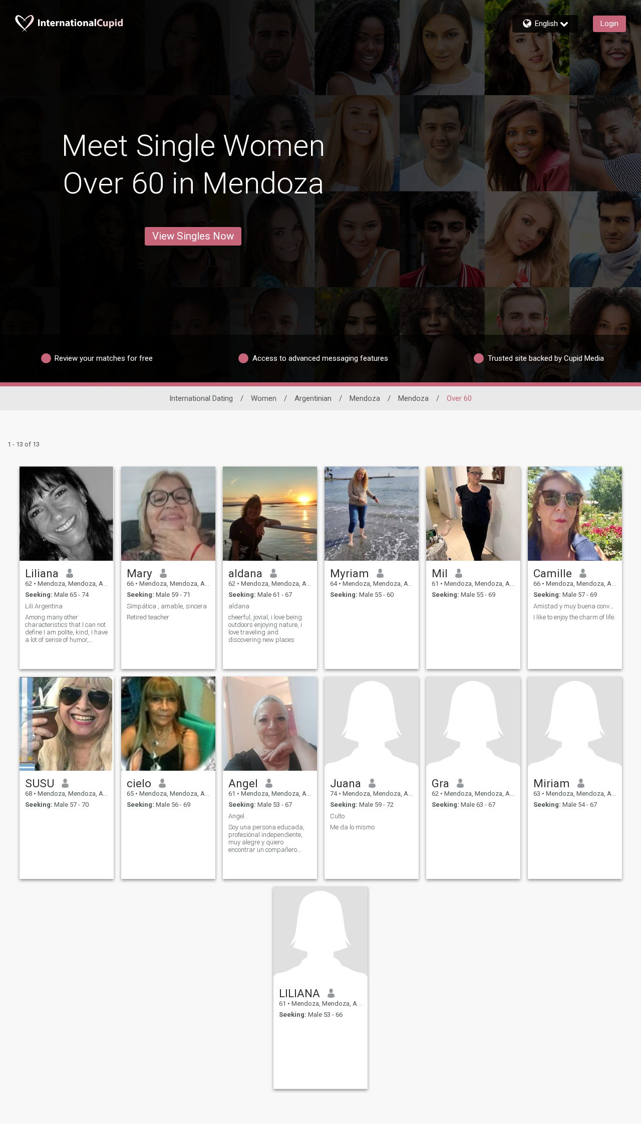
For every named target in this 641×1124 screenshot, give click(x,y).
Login (609, 23)
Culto (337, 816)
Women (263, 398)
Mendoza (365, 398)
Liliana (42, 573)
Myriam (349, 573)
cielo (139, 783)
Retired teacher (148, 617)
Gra (440, 783)
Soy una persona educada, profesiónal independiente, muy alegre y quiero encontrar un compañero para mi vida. (266, 838)
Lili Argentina (44, 606)
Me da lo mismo (352, 827)
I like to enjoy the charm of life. (574, 617)
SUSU (39, 783)
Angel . (237, 816)
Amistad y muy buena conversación (574, 606)
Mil (440, 573)
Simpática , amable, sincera (167, 606)
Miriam (551, 783)
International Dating (201, 398)
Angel (243, 783)
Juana (345, 783)
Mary (139, 573)
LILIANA (299, 993)
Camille (552, 573)
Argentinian (313, 398)
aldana (245, 573)
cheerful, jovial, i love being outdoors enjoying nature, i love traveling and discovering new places (265, 628)
